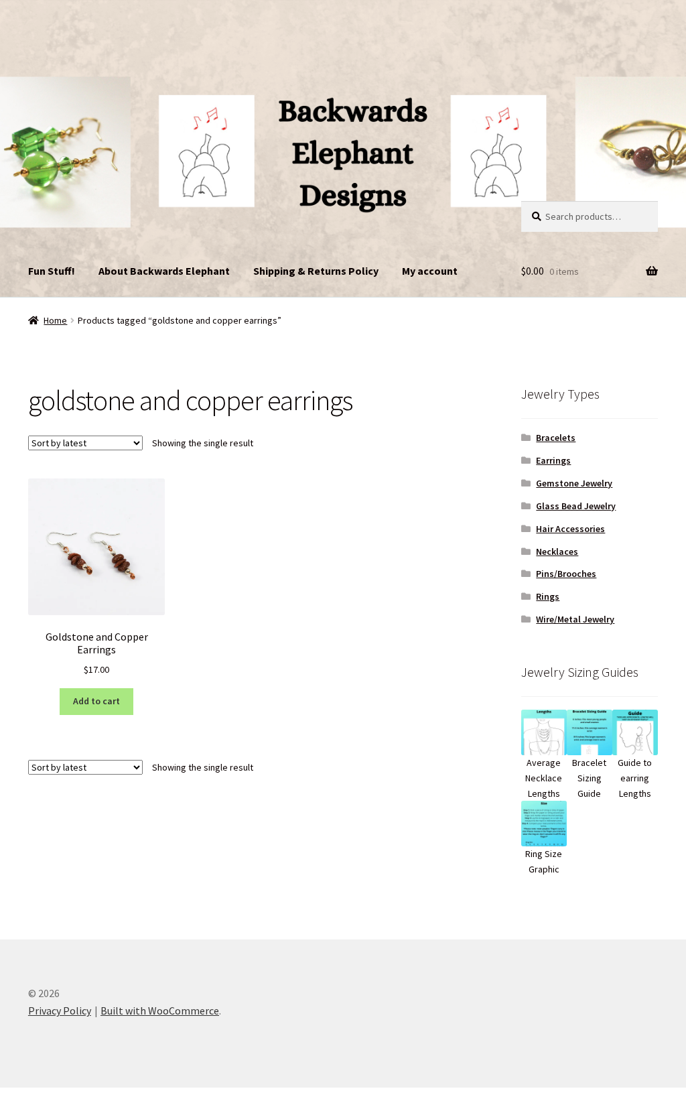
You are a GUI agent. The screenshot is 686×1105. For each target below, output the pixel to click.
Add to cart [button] (96, 701)
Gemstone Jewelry (574, 483)
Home (55, 320)
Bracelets (555, 438)
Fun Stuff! (51, 270)
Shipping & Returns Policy (316, 270)
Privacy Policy (59, 1010)
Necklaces (557, 551)
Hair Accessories (570, 529)
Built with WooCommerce (159, 1010)
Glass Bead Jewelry (576, 506)
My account (430, 270)
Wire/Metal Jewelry (575, 619)
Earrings (553, 460)
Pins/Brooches (566, 574)
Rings (547, 596)
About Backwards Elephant (164, 270)
